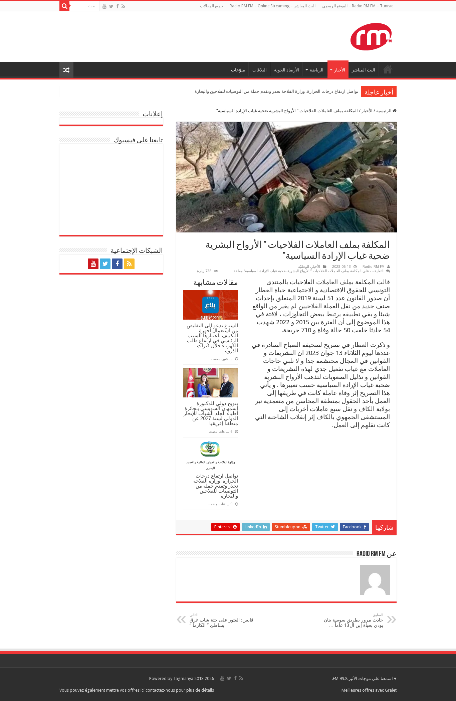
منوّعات (238, 69)
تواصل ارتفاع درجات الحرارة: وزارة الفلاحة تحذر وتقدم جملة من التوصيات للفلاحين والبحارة (277, 91)
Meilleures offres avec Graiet (369, 690)
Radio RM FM (374, 267)
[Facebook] (118, 6)
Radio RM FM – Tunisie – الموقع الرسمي (357, 6)
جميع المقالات (211, 6)
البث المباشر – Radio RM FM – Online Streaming (272, 6)
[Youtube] (104, 6)
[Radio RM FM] (371, 35)
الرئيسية (384, 110)
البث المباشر (363, 69)
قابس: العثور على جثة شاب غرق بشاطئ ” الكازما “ (221, 620)
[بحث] (64, 6)
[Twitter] (111, 6)
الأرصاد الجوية (286, 69)
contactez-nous (161, 690)
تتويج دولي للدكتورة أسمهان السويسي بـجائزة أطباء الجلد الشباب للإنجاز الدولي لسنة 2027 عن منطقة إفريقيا (211, 413)
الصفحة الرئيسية (388, 69)
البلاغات (259, 69)
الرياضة (316, 69)
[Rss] (123, 6)
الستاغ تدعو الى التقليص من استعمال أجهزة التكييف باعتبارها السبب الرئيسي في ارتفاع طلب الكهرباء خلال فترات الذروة (212, 338)
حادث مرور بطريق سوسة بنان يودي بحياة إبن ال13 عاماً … (353, 620)
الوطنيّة (303, 267)
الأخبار (339, 69)
